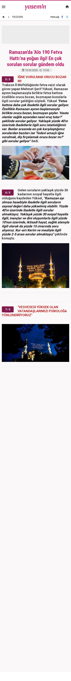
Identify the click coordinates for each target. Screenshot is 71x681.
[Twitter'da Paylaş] (67, 17)
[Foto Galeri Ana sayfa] (3, 16)
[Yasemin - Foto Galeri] (35, 7)
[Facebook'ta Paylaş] (62, 17)
